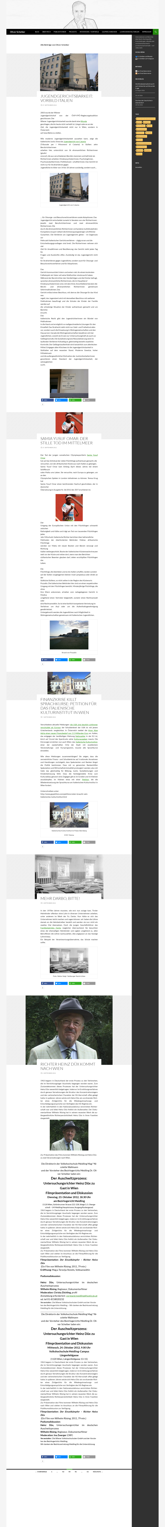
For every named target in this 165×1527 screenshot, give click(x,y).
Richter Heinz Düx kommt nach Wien (67, 1066)
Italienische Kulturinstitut (86, 742)
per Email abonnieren (144, 71)
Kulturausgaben (80, 739)
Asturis (139, 139)
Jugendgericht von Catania (75, 141)
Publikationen (60, 32)
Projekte (73, 32)
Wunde (84, 121)
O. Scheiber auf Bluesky (144, 56)
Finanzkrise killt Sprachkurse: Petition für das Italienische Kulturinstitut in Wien (68, 706)
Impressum (146, 32)
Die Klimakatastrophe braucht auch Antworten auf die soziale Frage (145, 86)
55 (88, 1472)
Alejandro (140, 132)
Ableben (147, 122)
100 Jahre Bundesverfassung (146, 118)
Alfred (149, 133)
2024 (139, 122)
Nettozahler (80, 736)
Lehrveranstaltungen (129, 32)
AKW (149, 125)
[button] (47, 400)
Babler (148, 150)
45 (76, 1472)
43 (63, 1472)
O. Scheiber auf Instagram (145, 58)
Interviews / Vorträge (89, 32)
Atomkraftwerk (142, 146)
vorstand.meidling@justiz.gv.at (81, 1296)
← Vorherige (41, 1472)
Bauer (139, 154)
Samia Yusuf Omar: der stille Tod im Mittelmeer (66, 440)
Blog (37, 32)
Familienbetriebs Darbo (50, 928)
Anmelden (138, 167)
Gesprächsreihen (109, 32)
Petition (85, 779)
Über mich (46, 32)
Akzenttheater (142, 129)
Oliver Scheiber (17, 31)
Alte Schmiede (142, 136)
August (140, 150)
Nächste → (98, 1472)
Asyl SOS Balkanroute (144, 143)
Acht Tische (141, 125)
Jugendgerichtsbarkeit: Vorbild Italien (66, 98)
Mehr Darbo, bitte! (60, 898)
